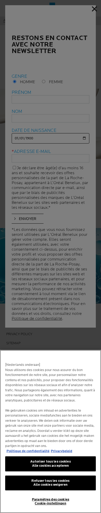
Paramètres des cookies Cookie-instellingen (50, 501)
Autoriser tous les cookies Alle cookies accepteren (50, 463)
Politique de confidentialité (27, 451)
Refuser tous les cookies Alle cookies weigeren (50, 483)
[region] (50, 431)
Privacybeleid (61, 451)
